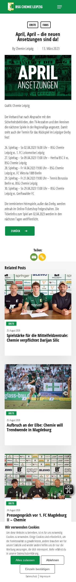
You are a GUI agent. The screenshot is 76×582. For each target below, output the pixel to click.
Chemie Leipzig (25, 48)
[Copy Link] (42, 257)
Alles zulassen (25, 560)
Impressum (45, 576)
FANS (46, 25)
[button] (59, 7)
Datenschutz (31, 576)
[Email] (34, 257)
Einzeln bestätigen (37, 569)
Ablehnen (52, 560)
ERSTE (32, 25)
